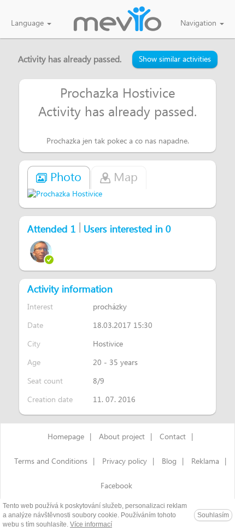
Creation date (50, 399)
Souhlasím (213, 515)
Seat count (45, 381)
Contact (173, 437)
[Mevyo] (117, 19)
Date (35, 325)
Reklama (205, 462)
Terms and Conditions (50, 462)
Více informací (91, 524)
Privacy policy (124, 462)
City (33, 344)
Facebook (116, 486)
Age (33, 362)
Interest (40, 307)
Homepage (66, 437)
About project (122, 437)
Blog (169, 462)
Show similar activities (175, 59)
